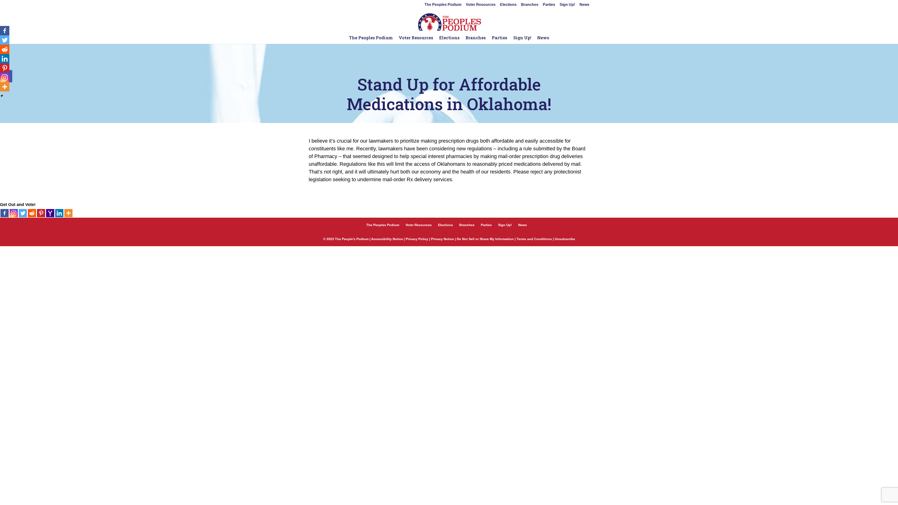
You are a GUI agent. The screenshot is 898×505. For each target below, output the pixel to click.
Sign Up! (567, 5)
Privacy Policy (417, 239)
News (584, 5)
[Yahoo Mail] (50, 213)
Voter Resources (481, 5)
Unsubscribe (565, 239)
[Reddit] (32, 213)
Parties (549, 5)
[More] (68, 213)
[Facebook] (4, 213)
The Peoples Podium (442, 5)
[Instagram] (14, 213)
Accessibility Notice (387, 239)
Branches (529, 5)
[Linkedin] (59, 213)
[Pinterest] (41, 213)
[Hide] (2, 96)
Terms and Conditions (534, 239)
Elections (508, 5)
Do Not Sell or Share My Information (485, 239)
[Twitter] (23, 213)
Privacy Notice (442, 239)
